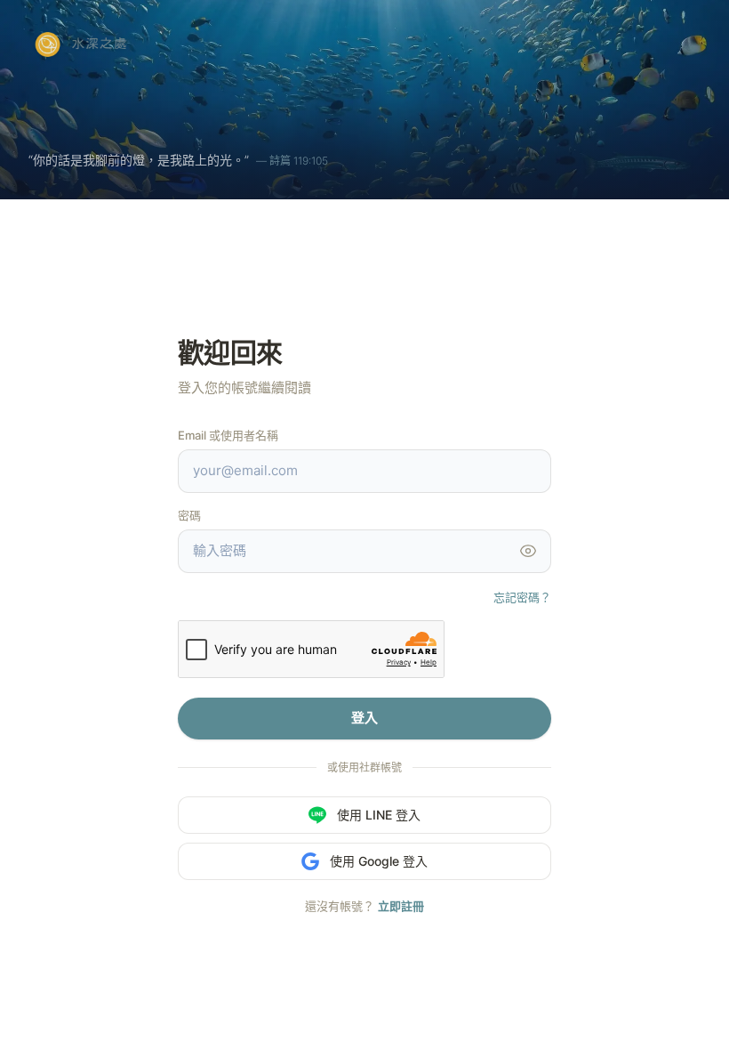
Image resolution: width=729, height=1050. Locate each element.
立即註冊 (401, 906)
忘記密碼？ (522, 597)
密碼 (189, 515)
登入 (364, 717)
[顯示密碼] (528, 550)
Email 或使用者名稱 (228, 435)
